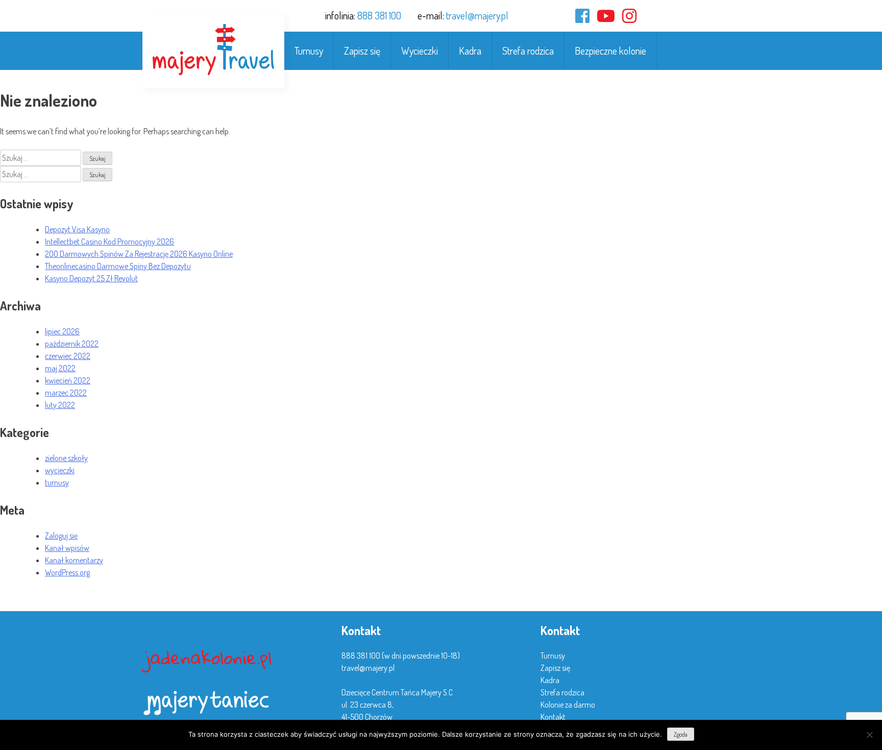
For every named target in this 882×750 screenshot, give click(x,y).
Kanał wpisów (67, 548)
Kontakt (553, 717)
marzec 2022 (66, 393)
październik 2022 (72, 343)
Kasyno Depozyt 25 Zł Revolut (91, 278)
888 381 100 (379, 15)
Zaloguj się (61, 535)
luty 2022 (60, 405)
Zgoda (681, 734)
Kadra (470, 50)
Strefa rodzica (528, 50)
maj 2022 (60, 368)
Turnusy (309, 50)
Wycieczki (419, 50)
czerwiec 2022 (67, 356)
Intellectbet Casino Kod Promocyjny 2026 (109, 241)
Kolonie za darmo (568, 704)
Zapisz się (362, 50)
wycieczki (60, 470)
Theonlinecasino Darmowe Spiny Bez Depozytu (118, 266)
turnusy (57, 482)
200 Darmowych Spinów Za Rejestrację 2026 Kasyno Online (139, 254)
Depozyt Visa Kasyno (77, 229)
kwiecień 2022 (67, 380)
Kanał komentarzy (74, 560)
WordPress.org (67, 572)
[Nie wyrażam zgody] (869, 735)
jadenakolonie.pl (208, 657)
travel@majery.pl (477, 15)
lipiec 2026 (62, 331)
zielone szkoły (66, 458)
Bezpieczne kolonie (610, 50)
